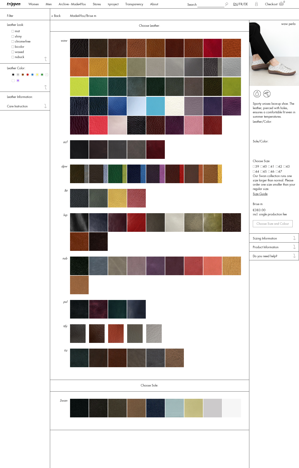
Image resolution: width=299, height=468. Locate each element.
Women (33, 4)
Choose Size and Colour (273, 224)
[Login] (256, 4)
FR (241, 4)
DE (246, 4)
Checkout (271, 4)
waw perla (288, 24)
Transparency (134, 4)
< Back (56, 16)
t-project (113, 4)
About (154, 4)
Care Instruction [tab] (17, 106)
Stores (97, 4)
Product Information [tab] (265, 247)
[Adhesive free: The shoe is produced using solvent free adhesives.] (257, 93)
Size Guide (260, 194)
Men (49, 4)
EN (235, 4)
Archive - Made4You (72, 4)
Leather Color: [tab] (16, 68)
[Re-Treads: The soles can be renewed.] (266, 93)
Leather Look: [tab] (15, 25)
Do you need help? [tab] (265, 256)
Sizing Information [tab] (265, 238)
